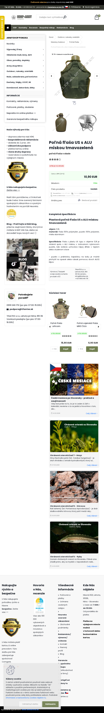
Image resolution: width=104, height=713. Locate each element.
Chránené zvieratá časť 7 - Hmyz (66, 455)
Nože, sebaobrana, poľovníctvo (22, 76)
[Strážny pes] (86, 200)
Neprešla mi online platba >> (21, 113)
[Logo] (22, 17)
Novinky (11, 43)
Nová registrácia (92, 7)
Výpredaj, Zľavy (14, 49)
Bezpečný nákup (47, 27)
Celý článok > (91, 413)
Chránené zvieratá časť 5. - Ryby (66, 556)
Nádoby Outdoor (58, 42)
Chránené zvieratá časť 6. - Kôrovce (67, 506)
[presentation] (51, 75)
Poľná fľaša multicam (56, 325)
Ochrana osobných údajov (63, 604)
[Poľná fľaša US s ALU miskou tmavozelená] (74, 76)
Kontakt (63, 644)
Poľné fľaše (74, 42)
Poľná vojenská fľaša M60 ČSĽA (87, 325)
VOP (15, 27)
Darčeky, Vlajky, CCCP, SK (19, 82)
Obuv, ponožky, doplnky (18, 60)
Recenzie (33, 27)
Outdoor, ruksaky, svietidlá (20, 71)
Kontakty (23, 27)
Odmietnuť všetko (30, 704)
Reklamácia (62, 27)
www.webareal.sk (30, 709)
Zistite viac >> (13, 190)
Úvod (51, 37)
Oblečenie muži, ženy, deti (19, 55)
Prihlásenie (76, 7)
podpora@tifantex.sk (21, 309)
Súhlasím (50, 704)
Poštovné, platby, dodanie (20, 107)
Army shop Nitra (14, 66)
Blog (72, 27)
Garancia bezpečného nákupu (22, 119)
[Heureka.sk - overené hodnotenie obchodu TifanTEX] (11, 210)
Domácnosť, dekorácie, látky (21, 87)
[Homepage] (8, 28)
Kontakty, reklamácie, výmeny (22, 101)
